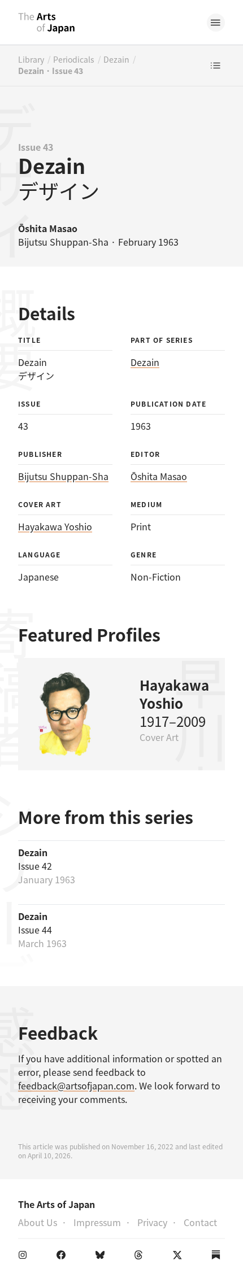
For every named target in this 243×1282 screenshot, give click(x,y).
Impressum (97, 1222)
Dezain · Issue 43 (50, 70)
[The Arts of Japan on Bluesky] (102, 1257)
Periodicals (73, 59)
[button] (216, 23)
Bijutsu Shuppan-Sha (63, 476)
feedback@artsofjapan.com (76, 1085)
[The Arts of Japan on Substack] (218, 1257)
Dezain (116, 59)
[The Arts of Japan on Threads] (140, 1257)
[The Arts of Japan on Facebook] (63, 1257)
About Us (37, 1222)
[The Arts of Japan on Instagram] (25, 1257)
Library (31, 59)
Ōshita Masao (159, 476)
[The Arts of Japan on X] (179, 1257)
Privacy (152, 1222)
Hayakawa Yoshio (55, 526)
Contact (200, 1222)
